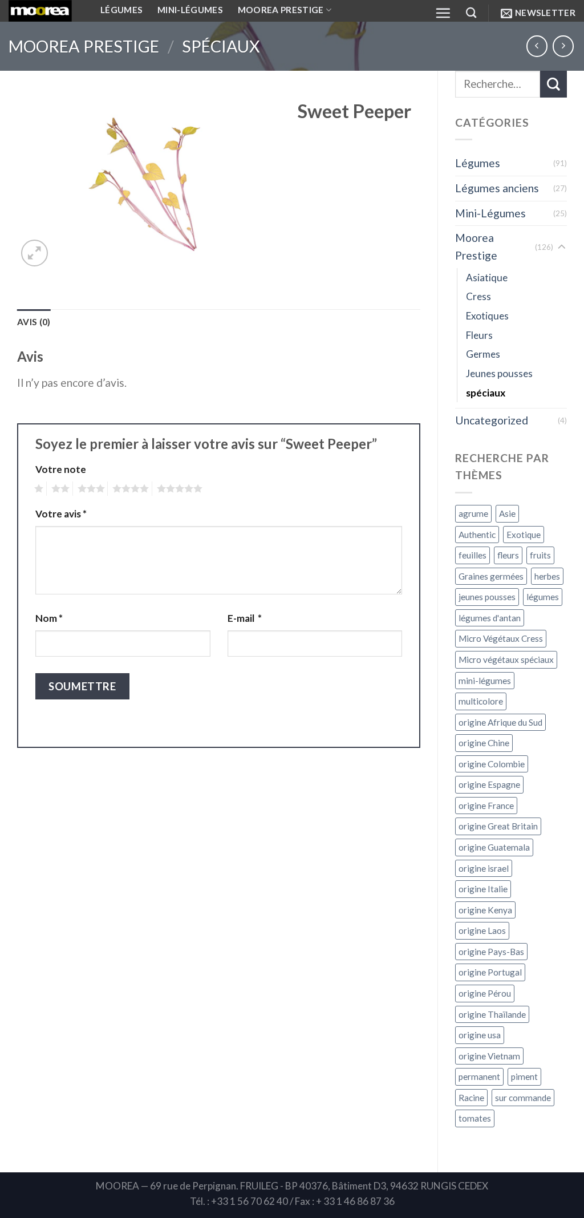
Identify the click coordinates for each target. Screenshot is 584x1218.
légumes (542, 597)
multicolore (481, 701)
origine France (486, 805)
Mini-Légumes (490, 213)
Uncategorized (491, 420)
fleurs (508, 555)
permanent (479, 1076)
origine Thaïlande (492, 1014)
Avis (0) (33, 322)
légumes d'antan (490, 618)
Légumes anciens (497, 188)
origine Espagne (489, 784)
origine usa (480, 1035)
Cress (478, 296)
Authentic (477, 534)
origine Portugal (490, 972)
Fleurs (479, 335)
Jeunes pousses (499, 373)
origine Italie (483, 889)
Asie (507, 513)
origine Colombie (492, 764)
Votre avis (61, 514)
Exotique (523, 534)
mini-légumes (485, 680)
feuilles (472, 555)
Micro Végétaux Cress (501, 638)
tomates (475, 1118)
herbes (547, 576)
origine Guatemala (494, 847)
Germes (483, 354)
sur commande (523, 1097)
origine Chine (484, 743)
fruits (540, 555)
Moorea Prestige (84, 46)
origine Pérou (485, 993)
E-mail (245, 618)
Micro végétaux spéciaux (506, 659)
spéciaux (221, 46)
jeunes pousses (487, 597)
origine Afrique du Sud (500, 722)
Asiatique (487, 278)
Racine (471, 1097)
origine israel (484, 868)
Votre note (60, 469)
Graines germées (491, 576)
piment (524, 1076)
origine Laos (482, 930)
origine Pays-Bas (491, 951)
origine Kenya (485, 910)
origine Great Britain (498, 826)
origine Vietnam (489, 1056)
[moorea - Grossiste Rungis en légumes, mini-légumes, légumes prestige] (46, 11)
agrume (473, 513)
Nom (49, 618)
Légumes (477, 162)
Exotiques (487, 316)
